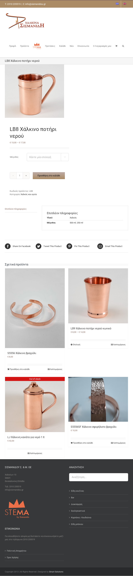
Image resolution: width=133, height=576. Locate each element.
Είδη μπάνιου (77, 524)
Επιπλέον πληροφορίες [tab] (16, 209)
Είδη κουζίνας (77, 491)
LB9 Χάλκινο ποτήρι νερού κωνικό (91, 328)
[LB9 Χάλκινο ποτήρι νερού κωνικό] (98, 295)
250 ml (80, 222)
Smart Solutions (56, 572)
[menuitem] (117, 4)
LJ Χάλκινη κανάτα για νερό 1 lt (25, 437)
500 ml (73, 222)
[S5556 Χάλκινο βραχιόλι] (35, 308)
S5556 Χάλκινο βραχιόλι (21, 353)
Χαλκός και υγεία (29, 194)
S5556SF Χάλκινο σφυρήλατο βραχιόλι (93, 426)
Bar (72, 497)
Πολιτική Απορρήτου (16, 551)
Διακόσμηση (76, 504)
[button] (123, 45)
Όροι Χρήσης (13, 557)
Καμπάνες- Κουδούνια (81, 517)
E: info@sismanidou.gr (34, 4)
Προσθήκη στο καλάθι (48, 175)
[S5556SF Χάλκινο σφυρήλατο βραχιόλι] (98, 399)
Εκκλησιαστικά (78, 511)
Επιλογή (76, 344)
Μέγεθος (14, 157)
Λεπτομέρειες (56, 369)
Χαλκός (73, 217)
